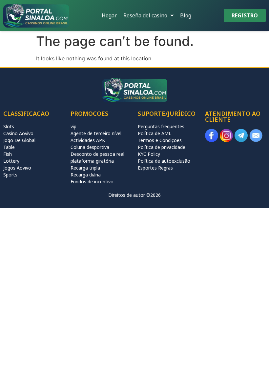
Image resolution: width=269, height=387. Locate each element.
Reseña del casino (145, 15)
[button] (148, 15)
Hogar (109, 15)
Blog (185, 15)
